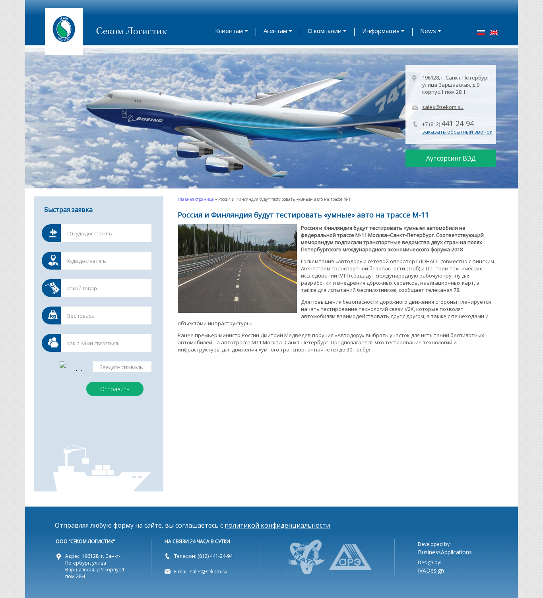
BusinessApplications (445, 552)
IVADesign (431, 570)
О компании (324, 31)
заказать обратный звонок (457, 131)
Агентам (275, 31)
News (428, 31)
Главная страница (196, 199)
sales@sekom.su (442, 107)
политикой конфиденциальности (277, 525)
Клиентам (229, 31)
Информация (380, 31)
